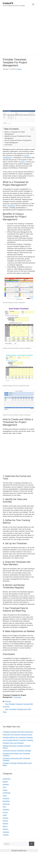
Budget (5, 781)
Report (5, 826)
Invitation (6, 809)
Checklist (6, 798)
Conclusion (8, 144)
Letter (5, 815)
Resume (5, 829)
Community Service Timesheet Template (17, 750)
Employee (6, 804)
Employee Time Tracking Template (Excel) (17, 734)
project (22, 162)
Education (6, 801)
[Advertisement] (19, 32)
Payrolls (8, 701)
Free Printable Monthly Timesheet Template (18, 740)
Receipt (5, 823)
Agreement (6, 779)
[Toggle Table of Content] (31, 129)
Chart (5, 795)
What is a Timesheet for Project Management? (15, 133)
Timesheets (11, 205)
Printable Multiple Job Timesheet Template (18, 737)
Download (17, 697)
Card (4, 787)
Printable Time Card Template (13, 743)
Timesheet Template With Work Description (18, 732)
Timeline (6, 835)
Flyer (4, 807)
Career (5, 790)
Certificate (6, 793)
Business (6, 784)
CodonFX (8, 3)
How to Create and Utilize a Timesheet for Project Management (18, 141)
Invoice (5, 812)
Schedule (6, 832)
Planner (5, 821)
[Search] (31, 844)
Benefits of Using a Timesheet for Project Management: (18, 137)
